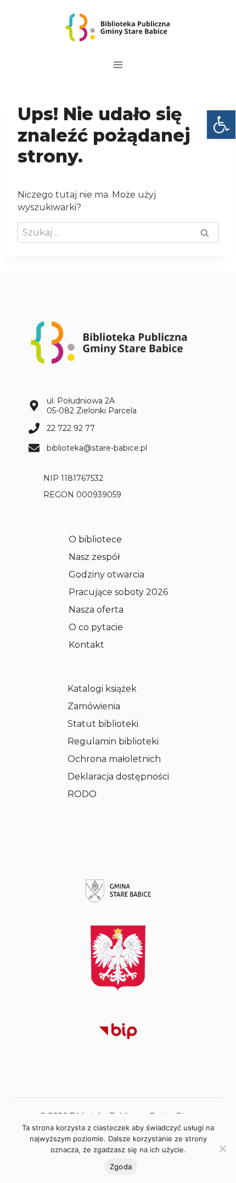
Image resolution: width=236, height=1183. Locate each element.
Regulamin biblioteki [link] (113, 741)
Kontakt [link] (86, 645)
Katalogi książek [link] (102, 688)
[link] (221, 124)
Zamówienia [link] (94, 706)
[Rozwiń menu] (118, 64)
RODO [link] (82, 794)
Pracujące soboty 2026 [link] (118, 592)
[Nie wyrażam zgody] (222, 1148)
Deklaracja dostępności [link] (118, 776)
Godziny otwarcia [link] (106, 574)
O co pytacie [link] (96, 627)
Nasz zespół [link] (94, 557)
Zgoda (121, 1166)
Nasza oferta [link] (96, 609)
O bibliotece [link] (95, 539)
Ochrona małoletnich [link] (114, 759)
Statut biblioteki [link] (103, 724)
